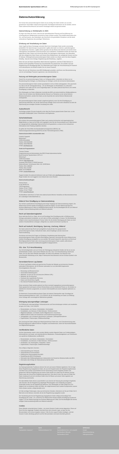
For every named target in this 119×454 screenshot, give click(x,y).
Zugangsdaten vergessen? (26, 430)
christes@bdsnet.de (29, 171)
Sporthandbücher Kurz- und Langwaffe (67, 430)
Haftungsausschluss (88, 434)
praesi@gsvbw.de (28, 192)
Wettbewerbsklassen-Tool (45, 430)
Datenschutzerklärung (88, 432)
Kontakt (85, 430)
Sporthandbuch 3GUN (63, 434)
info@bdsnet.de (27, 145)
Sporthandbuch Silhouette (64, 432)
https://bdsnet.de (28, 160)
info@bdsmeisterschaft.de (62, 175)
